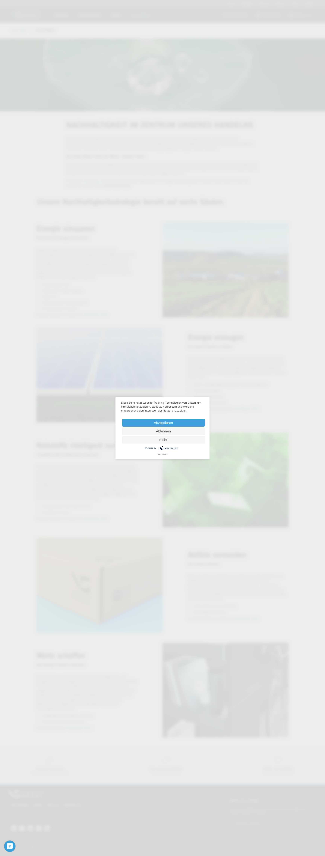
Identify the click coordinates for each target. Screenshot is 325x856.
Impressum (163, 454)
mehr (163, 440)
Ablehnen (163, 431)
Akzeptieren (163, 423)
